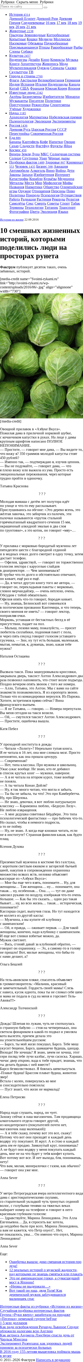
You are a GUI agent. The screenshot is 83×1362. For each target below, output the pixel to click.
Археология (18, 117)
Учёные (15, 109)
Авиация (61, 166)
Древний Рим (47, 19)
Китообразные (58, 35)
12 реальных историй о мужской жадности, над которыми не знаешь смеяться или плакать (46, 1272)
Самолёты (17, 203)
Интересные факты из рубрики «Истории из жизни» (41, 1306)
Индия (14, 84)
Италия (41, 84)
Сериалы (57, 68)
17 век (61, 23)
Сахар (14, 146)
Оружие (24, 191)
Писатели (36, 101)
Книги (14, 64)
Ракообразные (62, 47)
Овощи (69, 142)
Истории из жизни (12, 219)
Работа (14, 199)
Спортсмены (60, 105)
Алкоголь (37, 170)
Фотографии (19, 212)
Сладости (27, 146)
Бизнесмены (32, 97)
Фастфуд (42, 146)
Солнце (15, 158)
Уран (43, 158)
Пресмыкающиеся (23, 47)
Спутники (30, 158)
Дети (70, 170)
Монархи (72, 97)
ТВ (31, 72)
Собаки (27, 51)
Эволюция (42, 121)
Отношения (41, 191)
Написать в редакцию (53, 1360)
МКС (45, 154)
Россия (18, 125)
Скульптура (18, 72)
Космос (18, 150)
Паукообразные (56, 43)
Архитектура (31, 64)
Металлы (16, 183)
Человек (25, 166)
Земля (26, 154)
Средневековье (33, 23)
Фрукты (56, 146)
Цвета (34, 212)
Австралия (28, 80)
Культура (20, 55)
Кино (45, 60)
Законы (15, 175)
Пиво (70, 191)
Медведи (46, 39)
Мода (63, 64)
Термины (16, 207)
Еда (15, 138)
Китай (14, 88)
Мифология (52, 183)
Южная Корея (56, 88)
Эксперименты (64, 121)
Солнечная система (65, 154)
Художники (31, 109)
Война (61, 170)
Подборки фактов (26, 162)
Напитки (56, 142)
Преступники (20, 105)
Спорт (65, 203)
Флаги (14, 80)
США (24, 88)
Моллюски (62, 39)
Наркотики (33, 187)
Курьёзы (50, 179)
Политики (53, 101)
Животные (21, 31)
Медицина (66, 179)
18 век (72, 23)
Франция (37, 88)
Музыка (72, 60)
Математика (38, 117)
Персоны (58, 191)
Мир (38, 183)
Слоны (14, 51)
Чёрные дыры (59, 158)
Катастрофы (18, 179)
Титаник (51, 207)
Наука (17, 113)
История (19, 14)
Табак (75, 203)
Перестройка (19, 134)
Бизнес (44, 166)
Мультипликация (22, 68)
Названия (16, 187)
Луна (36, 154)
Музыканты (18, 101)
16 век (51, 23)
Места (29, 183)
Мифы (67, 183)
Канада (74, 84)
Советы (53, 203)
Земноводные (35, 35)
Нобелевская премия (65, 117)
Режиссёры (40, 105)
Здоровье (55, 162)
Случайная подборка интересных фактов (32, 1310)
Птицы (44, 47)
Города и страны (26, 76)
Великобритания (51, 80)
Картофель (30, 142)
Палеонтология (21, 121)
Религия (72, 199)
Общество (51, 187)
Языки (63, 212)
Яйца (68, 146)
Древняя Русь (19, 129)
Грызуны (16, 35)
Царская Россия (43, 129)
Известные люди (26, 92)
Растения (44, 199)
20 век (20, 27)
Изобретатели (53, 97)
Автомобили (19, 170)
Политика (17, 195)
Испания (27, 84)
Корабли (36, 179)
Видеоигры (18, 60)
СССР (62, 129)
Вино (50, 170)
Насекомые (18, 43)
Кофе (44, 142)
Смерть (40, 203)
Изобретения (44, 175)
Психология (50, 195)
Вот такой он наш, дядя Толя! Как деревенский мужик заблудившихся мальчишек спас (37, 1295)
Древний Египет (22, 19)
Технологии (34, 207)
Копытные (17, 39)
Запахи (27, 175)
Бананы (15, 142)
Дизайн (34, 60)
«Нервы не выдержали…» (29, 1286)
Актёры (15, 97)
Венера (15, 154)
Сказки (71, 68)
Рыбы (78, 47)
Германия (72, 80)
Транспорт (67, 207)
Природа (33, 195)
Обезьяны (35, 43)
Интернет (62, 175)
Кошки (32, 39)
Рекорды (58, 199)
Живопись (50, 64)
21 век (31, 27)
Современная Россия (46, 134)
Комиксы (57, 60)
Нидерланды (58, 84)
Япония (74, 88)
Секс (30, 203)
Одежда (43, 68)
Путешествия (70, 195)
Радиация (28, 199)
